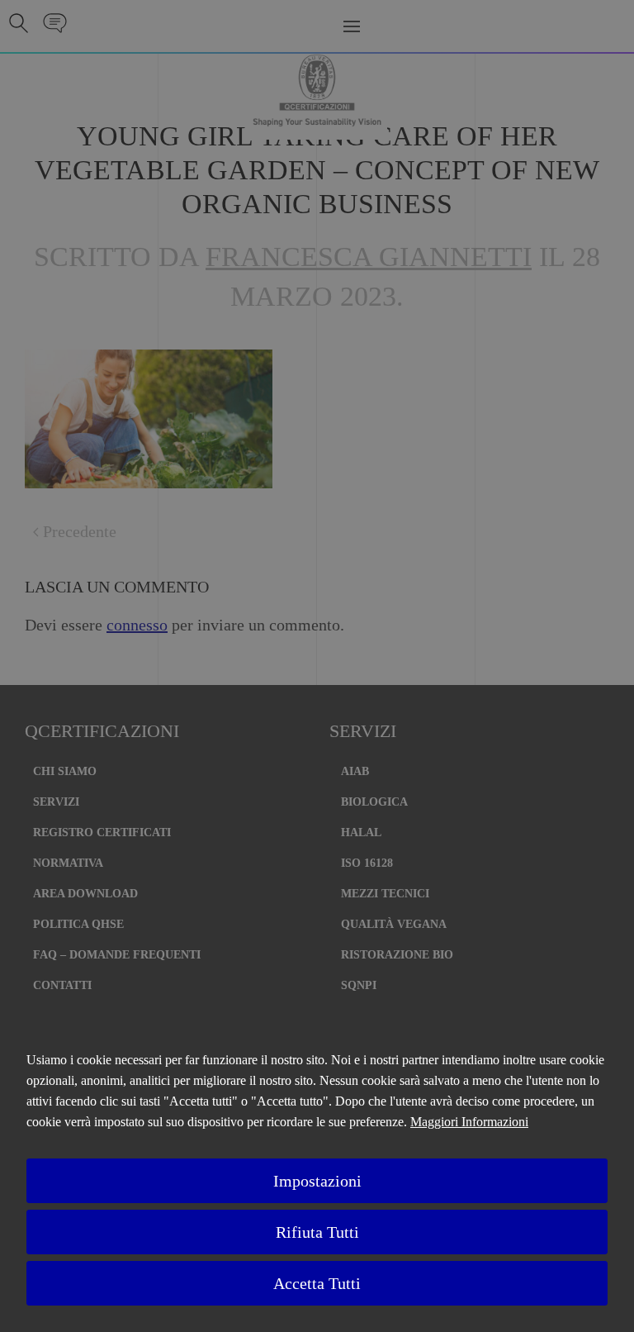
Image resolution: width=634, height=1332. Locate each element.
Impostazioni (317, 1181)
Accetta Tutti (317, 1283)
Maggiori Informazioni (469, 1122)
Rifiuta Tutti (317, 1232)
